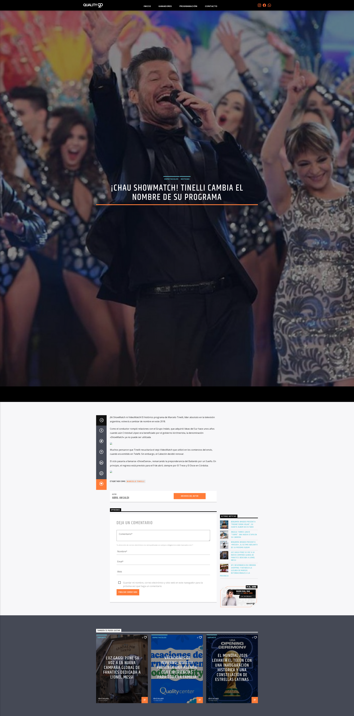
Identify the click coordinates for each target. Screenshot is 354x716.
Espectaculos (171, 182)
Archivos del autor (189, 503)
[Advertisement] (239, 470)
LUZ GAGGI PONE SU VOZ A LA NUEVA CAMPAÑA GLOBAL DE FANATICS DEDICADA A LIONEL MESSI (243, 563)
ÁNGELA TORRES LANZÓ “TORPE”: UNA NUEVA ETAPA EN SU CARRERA (244, 542)
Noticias (185, 182)
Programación (188, 6)
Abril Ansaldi (120, 504)
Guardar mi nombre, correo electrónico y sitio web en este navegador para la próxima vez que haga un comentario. (163, 589)
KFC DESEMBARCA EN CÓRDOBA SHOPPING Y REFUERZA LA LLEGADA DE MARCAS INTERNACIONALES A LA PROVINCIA (238, 577)
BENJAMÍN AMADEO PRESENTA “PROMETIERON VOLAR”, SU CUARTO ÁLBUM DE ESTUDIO (243, 531)
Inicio (147, 6)
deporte (101, 644)
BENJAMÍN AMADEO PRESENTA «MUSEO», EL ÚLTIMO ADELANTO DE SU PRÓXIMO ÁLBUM (244, 552)
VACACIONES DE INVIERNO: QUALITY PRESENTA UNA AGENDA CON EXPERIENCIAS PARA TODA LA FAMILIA (177, 675)
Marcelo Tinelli (135, 488)
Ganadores (165, 6)
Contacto (211, 6)
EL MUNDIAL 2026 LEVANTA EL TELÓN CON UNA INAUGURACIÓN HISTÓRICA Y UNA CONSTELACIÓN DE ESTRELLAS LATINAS (232, 674)
